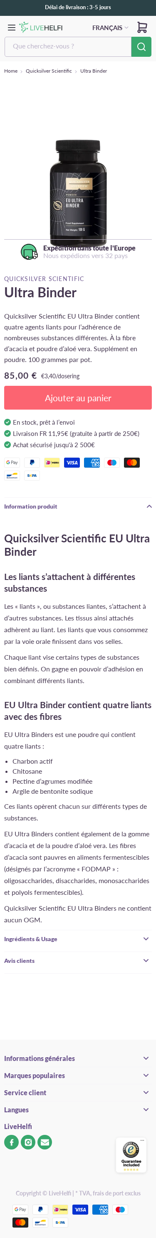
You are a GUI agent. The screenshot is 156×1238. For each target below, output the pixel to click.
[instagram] (28, 1142)
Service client (25, 1092)
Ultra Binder (93, 71)
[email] (44, 1142)
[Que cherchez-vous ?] (141, 47)
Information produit (30, 506)
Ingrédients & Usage (30, 938)
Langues (16, 1110)
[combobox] (68, 47)
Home (10, 71)
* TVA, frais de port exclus (108, 1193)
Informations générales (39, 1058)
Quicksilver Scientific (49, 71)
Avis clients (19, 960)
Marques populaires (34, 1075)
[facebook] (11, 1142)
